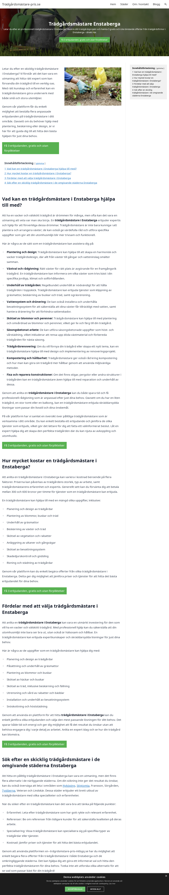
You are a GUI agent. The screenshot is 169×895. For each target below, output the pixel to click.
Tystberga (8, 790)
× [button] (166, 876)
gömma (40, 163)
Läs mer (112, 883)
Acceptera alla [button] (75, 889)
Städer (124, 4)
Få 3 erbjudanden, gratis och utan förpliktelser (84, 39)
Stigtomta (83, 785)
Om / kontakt (140, 4)
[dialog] (84, 884)
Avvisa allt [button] (95, 889)
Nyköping (69, 785)
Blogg (156, 4)
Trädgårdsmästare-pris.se (21, 4)
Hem (113, 4)
